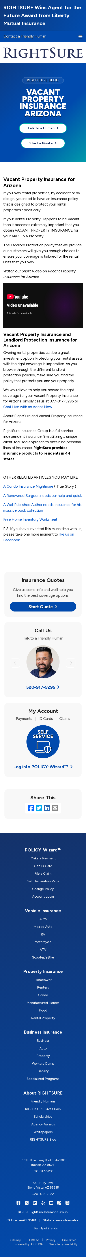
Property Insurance (43, 971)
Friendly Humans (43, 1101)
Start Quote (40, 606)
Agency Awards (43, 1124)
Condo (43, 995)
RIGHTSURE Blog (43, 1140)
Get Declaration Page (43, 881)
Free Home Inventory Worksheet (30, 519)
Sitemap (15, 1240)
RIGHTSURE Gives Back (43, 1109)
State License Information (61, 1220)
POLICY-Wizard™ (43, 850)
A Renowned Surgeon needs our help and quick (42, 495)
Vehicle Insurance (43, 910)
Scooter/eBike (43, 957)
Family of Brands (46, 1228)
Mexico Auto (43, 927)
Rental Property (43, 1018)
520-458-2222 (43, 1194)
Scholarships (43, 1117)
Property (43, 1056)
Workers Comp (43, 1064)
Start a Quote (41, 143)
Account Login (43, 896)
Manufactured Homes (43, 1003)
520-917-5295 (40, 687)
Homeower (43, 980)
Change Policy (43, 889)
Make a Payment (43, 858)
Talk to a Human (41, 128)
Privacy (51, 1240)
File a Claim (43, 874)
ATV (43, 950)
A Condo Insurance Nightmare (28, 486)
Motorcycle (43, 942)
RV (43, 934)
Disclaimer (69, 1240)
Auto (43, 919)
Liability (43, 1071)
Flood (43, 1010)
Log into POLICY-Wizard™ (40, 766)
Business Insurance (43, 1032)
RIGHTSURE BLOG (43, 80)
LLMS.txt (33, 1240)
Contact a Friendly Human (25, 36)
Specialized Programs (43, 1079)
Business (43, 1041)
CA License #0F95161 (21, 1220)
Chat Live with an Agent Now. (28, 407)
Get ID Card (43, 866)
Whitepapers (43, 1132)
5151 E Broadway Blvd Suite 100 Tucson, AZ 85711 (43, 1162)
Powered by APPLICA (29, 1244)
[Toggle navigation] (80, 36)
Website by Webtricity (63, 1244)
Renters (43, 987)
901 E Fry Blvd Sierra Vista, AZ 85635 (43, 1185)
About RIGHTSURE (43, 1093)
